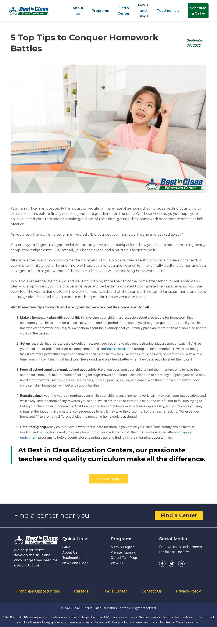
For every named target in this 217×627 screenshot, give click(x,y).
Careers (81, 591)
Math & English (122, 547)
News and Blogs (75, 563)
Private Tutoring (123, 552)
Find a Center (179, 515)
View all (117, 563)
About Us (69, 552)
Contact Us (151, 591)
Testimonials (72, 557)
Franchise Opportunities (38, 591)
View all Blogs (108, 479)
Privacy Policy (188, 591)
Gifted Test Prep (124, 557)
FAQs (66, 547)
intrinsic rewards (114, 349)
